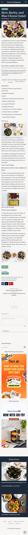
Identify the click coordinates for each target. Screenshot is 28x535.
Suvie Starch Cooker (5, 280)
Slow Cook (20, 277)
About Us (11, 523)
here (7, 73)
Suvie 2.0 (3, 278)
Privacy (10, 521)
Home (4, 521)
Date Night (7, 277)
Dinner (11, 277)
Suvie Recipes (14, 278)
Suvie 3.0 (8, 278)
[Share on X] (6, 283)
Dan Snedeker (5, 18)
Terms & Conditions (19, 521)
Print (4, 266)
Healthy (15, 277)
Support (18, 523)
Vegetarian (5, 273)
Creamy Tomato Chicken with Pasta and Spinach (14, 294)
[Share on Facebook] (3, 283)
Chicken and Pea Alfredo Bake (14, 290)
